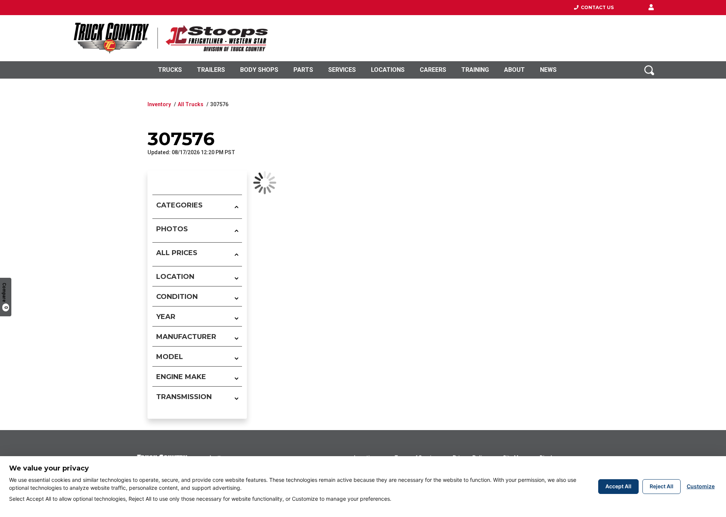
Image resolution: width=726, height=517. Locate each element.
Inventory (159, 104)
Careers (433, 69)
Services (342, 69)
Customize (701, 486)
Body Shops (259, 69)
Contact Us (596, 7)
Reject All (661, 486)
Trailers (211, 69)
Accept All (618, 486)
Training (475, 69)
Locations (388, 69)
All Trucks (190, 104)
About (514, 69)
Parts (303, 69)
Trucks (170, 69)
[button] (651, 7)
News (548, 69)
